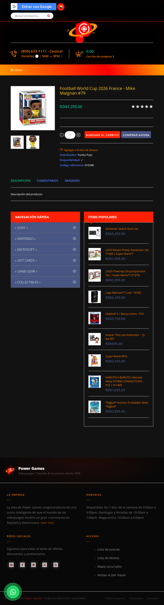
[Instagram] (11, 564)
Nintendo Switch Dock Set (121, 229)
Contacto (153, 598)
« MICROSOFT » (26, 249)
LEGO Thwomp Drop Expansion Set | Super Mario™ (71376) (125, 273)
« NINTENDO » (25, 238)
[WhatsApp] (33, 564)
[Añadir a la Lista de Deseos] (79, 150)
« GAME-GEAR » (26, 271)
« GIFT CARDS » (26, 260)
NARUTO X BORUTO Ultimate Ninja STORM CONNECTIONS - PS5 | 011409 (124, 381)
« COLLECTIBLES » (28, 282)
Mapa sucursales (109, 566)
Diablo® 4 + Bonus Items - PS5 (124, 314)
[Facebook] (22, 564)
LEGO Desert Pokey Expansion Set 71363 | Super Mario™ (127, 252)
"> (34, 7)
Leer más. (48, 523)
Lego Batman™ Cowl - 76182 (123, 292)
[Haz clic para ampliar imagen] (33, 108)
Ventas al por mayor (111, 575)
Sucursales (136, 598)
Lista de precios (108, 549)
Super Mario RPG (116, 356)
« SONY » (21, 228)
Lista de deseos (108, 558)
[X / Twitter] (44, 564)
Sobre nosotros (115, 598)
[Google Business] (55, 564)
